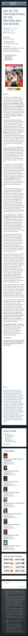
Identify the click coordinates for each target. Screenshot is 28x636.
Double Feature (14, 399)
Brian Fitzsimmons (13, 393)
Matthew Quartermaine (11, 409)
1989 (8, 390)
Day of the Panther (19, 398)
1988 (5, 390)
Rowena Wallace (11, 413)
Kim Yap (20, 405)
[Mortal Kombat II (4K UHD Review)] (5, 521)
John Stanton (7, 405)
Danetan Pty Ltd (15, 396)
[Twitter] (21, 587)
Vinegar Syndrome (8, 419)
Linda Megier (7, 407)
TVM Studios (7, 418)
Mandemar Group (14, 407)
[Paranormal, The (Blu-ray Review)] (5, 542)
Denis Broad (7, 399)
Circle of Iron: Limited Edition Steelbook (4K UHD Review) (13, 459)
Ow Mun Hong (11, 410)
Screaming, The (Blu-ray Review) (11, 492)
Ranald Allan (20, 412)
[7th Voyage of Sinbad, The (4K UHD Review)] (5, 499)
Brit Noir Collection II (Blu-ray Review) (13, 513)
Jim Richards (20, 404)
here (7, 619)
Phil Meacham (13, 412)
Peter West (6, 412)
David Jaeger (11, 398)
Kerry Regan (14, 405)
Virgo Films (16, 419)
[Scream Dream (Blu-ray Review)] (5, 532)
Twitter (12, 342)
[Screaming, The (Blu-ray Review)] (5, 489)
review (5, 413)
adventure (15, 390)
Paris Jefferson (19, 410)
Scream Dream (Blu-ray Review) (11, 535)
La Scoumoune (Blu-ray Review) (11, 471)
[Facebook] (19, 587)
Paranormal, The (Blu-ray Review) (12, 546)
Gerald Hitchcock (13, 402)
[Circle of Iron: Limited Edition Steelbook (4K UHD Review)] (5, 455)
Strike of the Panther (14, 415)
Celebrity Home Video (17, 395)
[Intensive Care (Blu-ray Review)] (5, 478)
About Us (6, 583)
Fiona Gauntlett (14, 401)
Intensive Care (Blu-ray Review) (11, 481)
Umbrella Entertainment (16, 418)
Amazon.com (10, 632)
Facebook (19, 342)
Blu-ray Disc (16, 392)
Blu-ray (11, 392)
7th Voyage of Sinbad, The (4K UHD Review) (14, 503)
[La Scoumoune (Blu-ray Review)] (5, 467)
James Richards (12, 404)
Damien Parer (7, 396)
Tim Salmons (18, 416)
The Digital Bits (11, 416)
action (11, 390)
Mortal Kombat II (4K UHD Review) (12, 524)
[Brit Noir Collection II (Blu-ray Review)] (5, 510)
